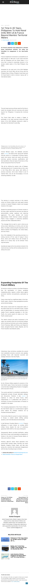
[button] (3, 2)
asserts (24, 396)
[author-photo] (14, 514)
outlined (6, 153)
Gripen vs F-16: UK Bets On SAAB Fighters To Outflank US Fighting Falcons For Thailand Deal (7, 499)
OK (26, 583)
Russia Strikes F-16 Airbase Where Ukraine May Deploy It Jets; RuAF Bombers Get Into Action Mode (22, 500)
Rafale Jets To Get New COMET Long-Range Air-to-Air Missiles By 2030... (19, 547)
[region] (14, 15)
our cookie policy (15, 581)
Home (2, 25)
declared (21, 423)
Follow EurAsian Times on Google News (12, 454)
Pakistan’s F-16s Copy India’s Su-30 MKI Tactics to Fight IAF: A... (19, 539)
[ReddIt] (19, 43)
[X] (12, 43)
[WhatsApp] (15, 43)
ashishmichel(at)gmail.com (21, 452)
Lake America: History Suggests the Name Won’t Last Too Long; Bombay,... (18, 555)
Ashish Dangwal (5, 40)
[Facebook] (9, 43)
